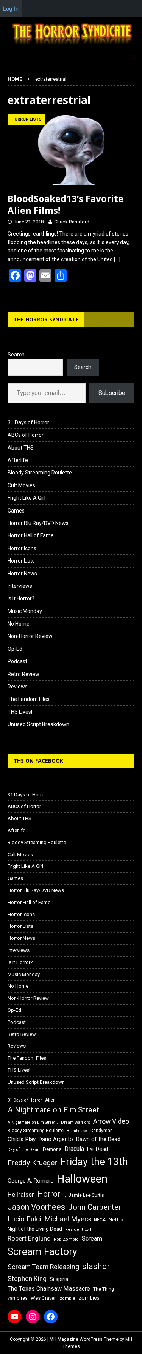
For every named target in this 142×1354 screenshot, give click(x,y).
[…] (117, 259)
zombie (67, 1298)
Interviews (20, 586)
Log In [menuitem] (11, 8)
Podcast (17, 661)
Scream (92, 1238)
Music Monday (25, 611)
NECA (100, 1219)
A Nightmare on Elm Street (53, 1109)
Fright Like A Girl (26, 498)
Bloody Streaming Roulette (40, 473)
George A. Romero (31, 1180)
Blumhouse (77, 1130)
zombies (89, 1298)
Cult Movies (21, 485)
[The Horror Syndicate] (71, 45)
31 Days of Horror (28, 422)
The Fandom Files (29, 699)
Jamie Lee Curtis (86, 1195)
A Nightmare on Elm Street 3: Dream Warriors (49, 1122)
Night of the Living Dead (35, 1229)
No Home (19, 624)
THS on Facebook (38, 760)
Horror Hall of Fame (31, 535)
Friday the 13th (94, 1162)
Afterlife (18, 460)
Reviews (18, 687)
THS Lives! (20, 712)
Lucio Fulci (24, 1219)
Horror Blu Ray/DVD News (38, 523)
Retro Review (23, 674)
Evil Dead (97, 1149)
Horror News (22, 574)
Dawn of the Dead (98, 1139)
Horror (48, 1194)
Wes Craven (44, 1298)
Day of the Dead (24, 1149)
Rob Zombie (66, 1239)
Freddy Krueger (32, 1162)
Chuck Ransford (71, 222)
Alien (50, 1100)
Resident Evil (78, 1229)
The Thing (103, 1289)
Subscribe (111, 392)
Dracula (74, 1148)
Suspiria (59, 1279)
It (64, 1195)
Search (16, 355)
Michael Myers (67, 1219)
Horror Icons (22, 548)
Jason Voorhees (36, 1207)
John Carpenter (94, 1207)
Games (16, 511)
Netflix (116, 1219)
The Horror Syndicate (46, 319)
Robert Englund (29, 1238)
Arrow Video (111, 1121)
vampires (18, 1298)
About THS (21, 448)
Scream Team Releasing (43, 1267)
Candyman (101, 1130)
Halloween (82, 1178)
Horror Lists (21, 561)
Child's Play (22, 1139)
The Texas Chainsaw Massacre (49, 1288)
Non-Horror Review (30, 636)
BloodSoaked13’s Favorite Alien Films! (65, 204)
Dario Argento (56, 1139)
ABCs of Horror (26, 435)
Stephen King (27, 1278)
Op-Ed (15, 649)
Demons (52, 1149)
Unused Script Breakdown (38, 724)
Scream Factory (42, 1251)
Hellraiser (21, 1194)
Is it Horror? (21, 598)
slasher (96, 1266)
